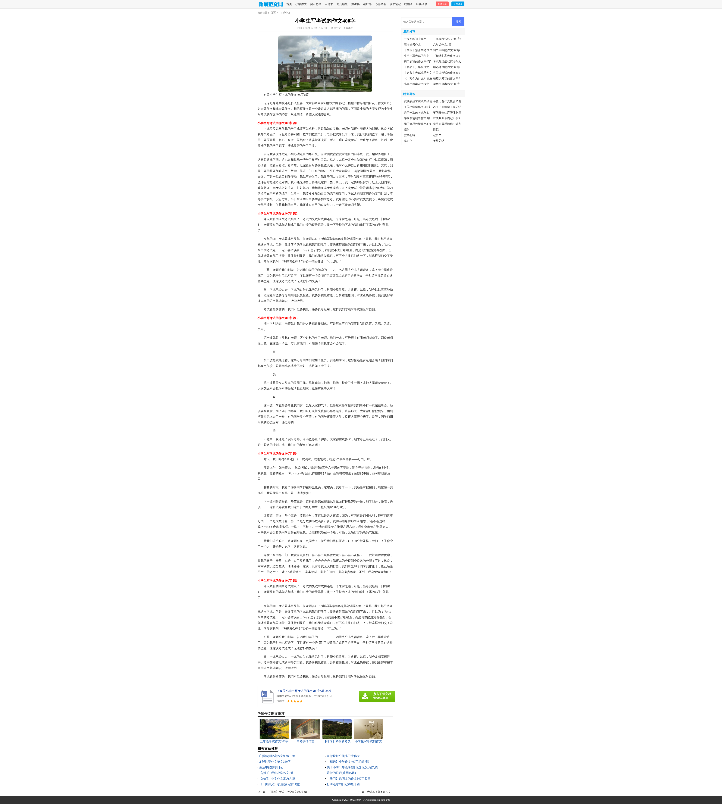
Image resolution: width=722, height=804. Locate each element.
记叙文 (437, 135)
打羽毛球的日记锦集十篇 (343, 784)
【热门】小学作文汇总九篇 (277, 778)
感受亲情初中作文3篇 (417, 118)
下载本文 (348, 28)
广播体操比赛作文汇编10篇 (277, 756)
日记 (436, 129)
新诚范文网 (355, 800)
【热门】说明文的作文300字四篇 (348, 778)
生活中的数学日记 (271, 767)
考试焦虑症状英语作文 (447, 61)
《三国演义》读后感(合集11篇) (279, 784)
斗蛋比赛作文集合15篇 (447, 101)
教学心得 (409, 135)
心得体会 (380, 4)
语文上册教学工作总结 (447, 106)
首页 (289, 4)
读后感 (367, 4)
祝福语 (408, 4)
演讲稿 (355, 4)
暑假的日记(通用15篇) (341, 772)
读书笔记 (395, 4)
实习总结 (315, 4)
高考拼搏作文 (412, 44)
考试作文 (285, 12)
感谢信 (408, 140)
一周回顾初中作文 (415, 38)
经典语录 (421, 4)
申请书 (329, 4)
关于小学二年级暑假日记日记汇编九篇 (352, 767)
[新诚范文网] (270, 4)
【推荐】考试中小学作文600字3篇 (288, 791)
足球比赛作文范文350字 (275, 761)
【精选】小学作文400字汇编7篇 (348, 761)
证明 (407, 129)
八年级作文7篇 (442, 44)
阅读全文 (336, 28)
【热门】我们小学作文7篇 (276, 772)
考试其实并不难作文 (379, 791)
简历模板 (342, 4)
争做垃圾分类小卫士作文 (343, 756)
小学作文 (301, 4)
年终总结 (438, 140)
